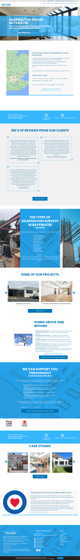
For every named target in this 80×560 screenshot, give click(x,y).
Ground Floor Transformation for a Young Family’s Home (56, 303)
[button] (6, 293)
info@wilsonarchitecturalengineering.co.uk (65, 1)
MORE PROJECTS (40, 311)
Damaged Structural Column (23, 303)
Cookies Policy (63, 538)
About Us (62, 535)
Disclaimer (62, 540)
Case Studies (63, 534)
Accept (60, 558)
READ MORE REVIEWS (40, 198)
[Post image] (18, 462)
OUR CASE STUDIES (40, 476)
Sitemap (62, 544)
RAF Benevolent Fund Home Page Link (40, 512)
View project (18, 459)
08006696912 (36, 33)
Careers (62, 543)
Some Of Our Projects (65, 541)
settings (52, 558)
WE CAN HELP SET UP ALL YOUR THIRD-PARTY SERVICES (53, 357)
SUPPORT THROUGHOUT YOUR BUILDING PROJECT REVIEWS (39, 411)
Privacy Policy (63, 537)
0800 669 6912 (50, 1)
